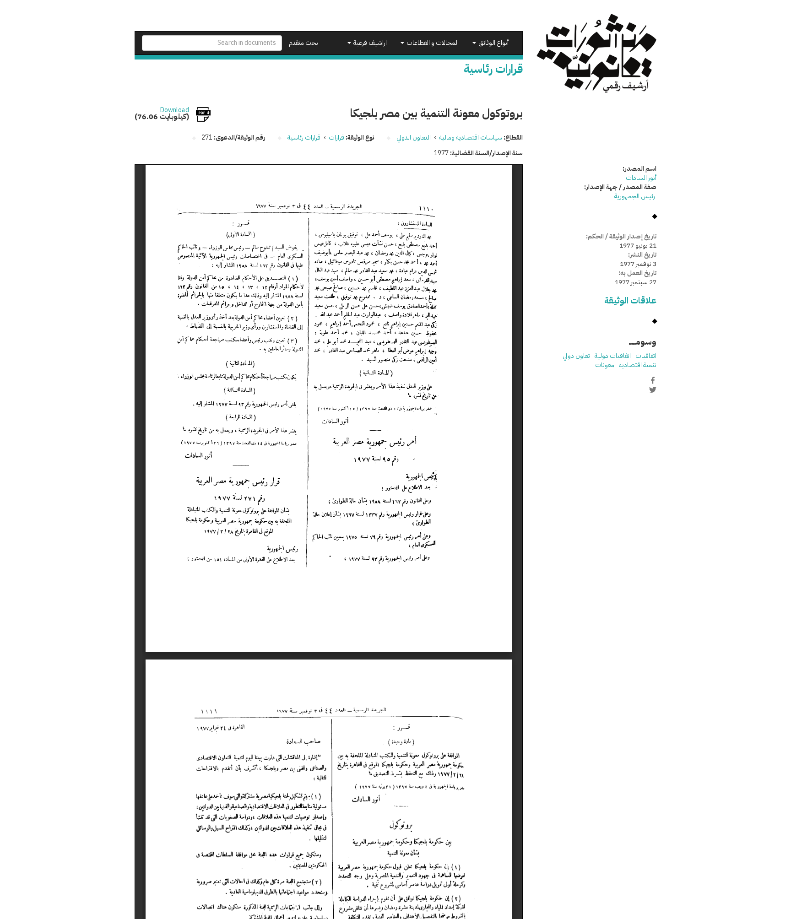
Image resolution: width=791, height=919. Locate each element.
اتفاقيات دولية (613, 356)
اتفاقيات (645, 356)
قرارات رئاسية (303, 137)
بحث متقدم (303, 43)
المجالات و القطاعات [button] (432, 43)
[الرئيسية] (596, 53)
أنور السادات (641, 178)
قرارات (336, 137)
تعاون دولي (576, 356)
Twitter (652, 390)
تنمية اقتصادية (637, 365)
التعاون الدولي (413, 137)
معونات (604, 365)
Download (174, 110)
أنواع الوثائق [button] (493, 43)
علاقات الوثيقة (630, 300)
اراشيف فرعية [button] (369, 43)
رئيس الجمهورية (635, 196)
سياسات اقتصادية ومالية (470, 137)
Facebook (652, 380)
